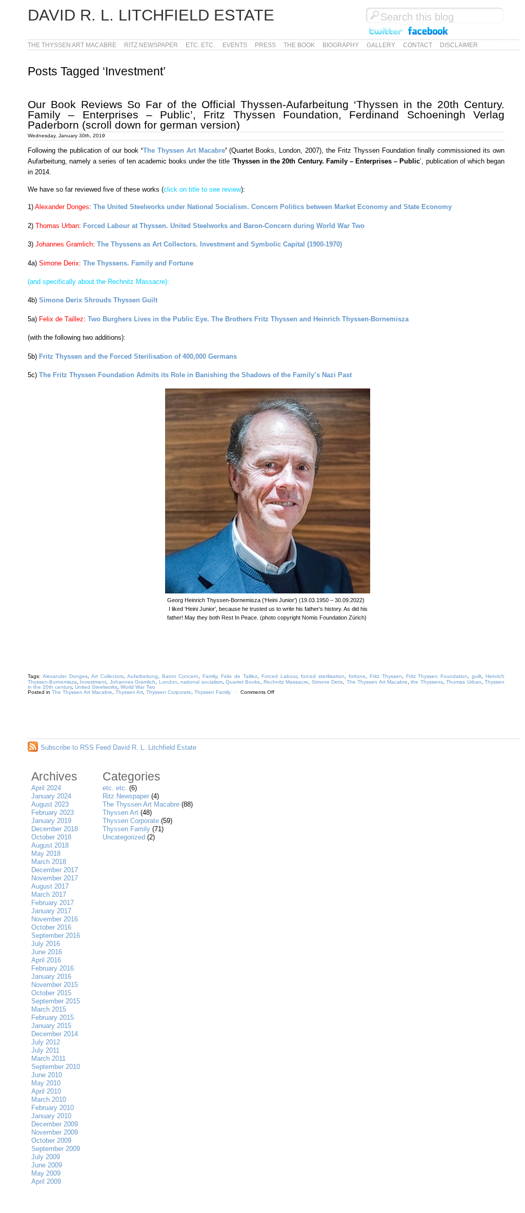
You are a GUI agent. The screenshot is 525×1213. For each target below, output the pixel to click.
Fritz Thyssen (386, 676)
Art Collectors (107, 676)
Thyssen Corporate (168, 692)
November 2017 (54, 878)
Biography (340, 45)
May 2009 (45, 1173)
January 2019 (51, 821)
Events (235, 45)
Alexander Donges (65, 676)
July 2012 (45, 1042)
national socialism (201, 682)
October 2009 (51, 1140)
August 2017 (50, 886)
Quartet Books (243, 682)
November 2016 (54, 919)
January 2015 (51, 1026)
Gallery (381, 45)
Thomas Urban (463, 682)
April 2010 (46, 1091)
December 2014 (54, 1034)
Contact (417, 45)
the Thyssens (426, 682)
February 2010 (52, 1108)
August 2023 (50, 804)
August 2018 (50, 845)
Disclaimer (459, 45)
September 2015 (55, 1001)
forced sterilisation (323, 676)
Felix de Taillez (239, 676)
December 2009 (54, 1124)
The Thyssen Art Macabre (72, 45)
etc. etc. (200, 45)
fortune (357, 676)
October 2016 (51, 927)
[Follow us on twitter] (385, 35)
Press (265, 45)
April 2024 (46, 788)
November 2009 (54, 1132)
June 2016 (46, 952)
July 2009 (45, 1157)
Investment (93, 682)
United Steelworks (96, 687)
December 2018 (54, 829)
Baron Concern (180, 676)
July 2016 (45, 944)
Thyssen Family (212, 692)
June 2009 (46, 1165)
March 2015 (48, 1009)
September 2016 (55, 935)
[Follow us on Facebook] (428, 35)
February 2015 (52, 1017)
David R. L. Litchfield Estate (151, 15)
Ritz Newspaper (151, 45)
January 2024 (51, 796)
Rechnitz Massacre (286, 682)
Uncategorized (124, 837)
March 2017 (48, 894)
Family (210, 676)
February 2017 (52, 903)
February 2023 (52, 812)
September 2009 (55, 1149)
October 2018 (51, 837)
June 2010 (46, 1075)
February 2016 (52, 968)
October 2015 (51, 993)
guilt (476, 676)
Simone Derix (327, 682)
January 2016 (51, 976)
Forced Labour (279, 676)
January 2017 (51, 911)
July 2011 (45, 1050)
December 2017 (54, 870)
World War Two (137, 687)
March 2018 (48, 862)
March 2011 (48, 1058)
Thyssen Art (129, 692)
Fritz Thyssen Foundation (437, 676)
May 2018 (45, 853)
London (168, 682)
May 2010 (45, 1083)
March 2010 (48, 1099)
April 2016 (46, 960)
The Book (299, 45)
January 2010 (51, 1116)
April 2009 (46, 1181)
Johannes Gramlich (132, 682)
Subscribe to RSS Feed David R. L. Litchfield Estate (118, 747)
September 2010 (55, 1067)
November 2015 (54, 985)
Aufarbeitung (142, 676)
